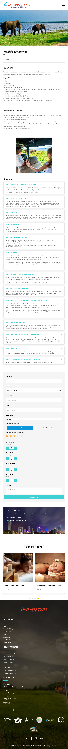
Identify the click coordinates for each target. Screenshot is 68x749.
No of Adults (10, 443)
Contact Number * (11, 396)
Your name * (9, 376)
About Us (6, 637)
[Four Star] (18, 436)
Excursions (7, 665)
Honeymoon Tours (9, 673)
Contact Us (7, 642)
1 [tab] (30, 599)
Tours (5, 626)
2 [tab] (33, 599)
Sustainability (8, 629)
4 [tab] (38, 599)
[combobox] (34, 419)
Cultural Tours (8, 662)
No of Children (10, 454)
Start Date (9, 386)
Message (8, 485)
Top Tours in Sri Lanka (10, 654)
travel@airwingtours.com (12, 693)
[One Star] (7, 436)
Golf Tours (7, 667)
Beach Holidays (8, 659)
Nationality (9, 415)
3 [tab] (35, 599)
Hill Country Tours (9, 670)
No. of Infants (10, 475)
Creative (54, 746)
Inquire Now (34, 497)
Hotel (20, 428)
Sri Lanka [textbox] (9, 419)
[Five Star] (22, 436)
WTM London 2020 (8, 710)
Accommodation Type (12, 423)
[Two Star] (10, 436)
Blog (5, 634)
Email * (8, 405)
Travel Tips (7, 631)
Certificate (7, 640)
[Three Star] (14, 436)
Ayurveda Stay (8, 656)
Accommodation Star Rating (15, 432)
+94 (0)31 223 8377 (9, 699)
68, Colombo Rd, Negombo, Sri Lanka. (16, 687)
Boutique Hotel (48, 428)
